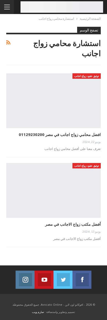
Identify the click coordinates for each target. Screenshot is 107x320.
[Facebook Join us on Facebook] (82, 280)
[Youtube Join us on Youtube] (44, 280)
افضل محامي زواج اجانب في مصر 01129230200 (60, 134)
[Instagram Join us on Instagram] (25, 280)
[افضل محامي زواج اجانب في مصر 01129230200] (53, 100)
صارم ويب (38, 312)
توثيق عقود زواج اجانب (86, 76)
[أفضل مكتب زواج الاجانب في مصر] (53, 190)
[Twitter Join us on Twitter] (63, 280)
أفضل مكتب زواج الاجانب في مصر (73, 224)
